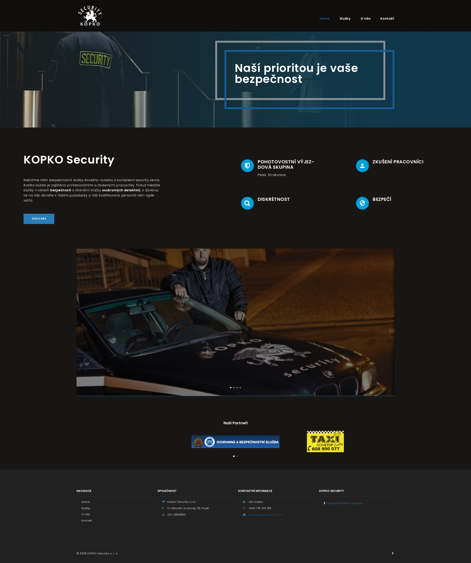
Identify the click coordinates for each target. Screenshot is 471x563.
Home (325, 18)
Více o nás (39, 218)
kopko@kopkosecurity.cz (266, 515)
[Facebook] (392, 553)
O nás (366, 18)
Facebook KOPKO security (344, 503)
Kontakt (387, 18)
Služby (345, 18)
